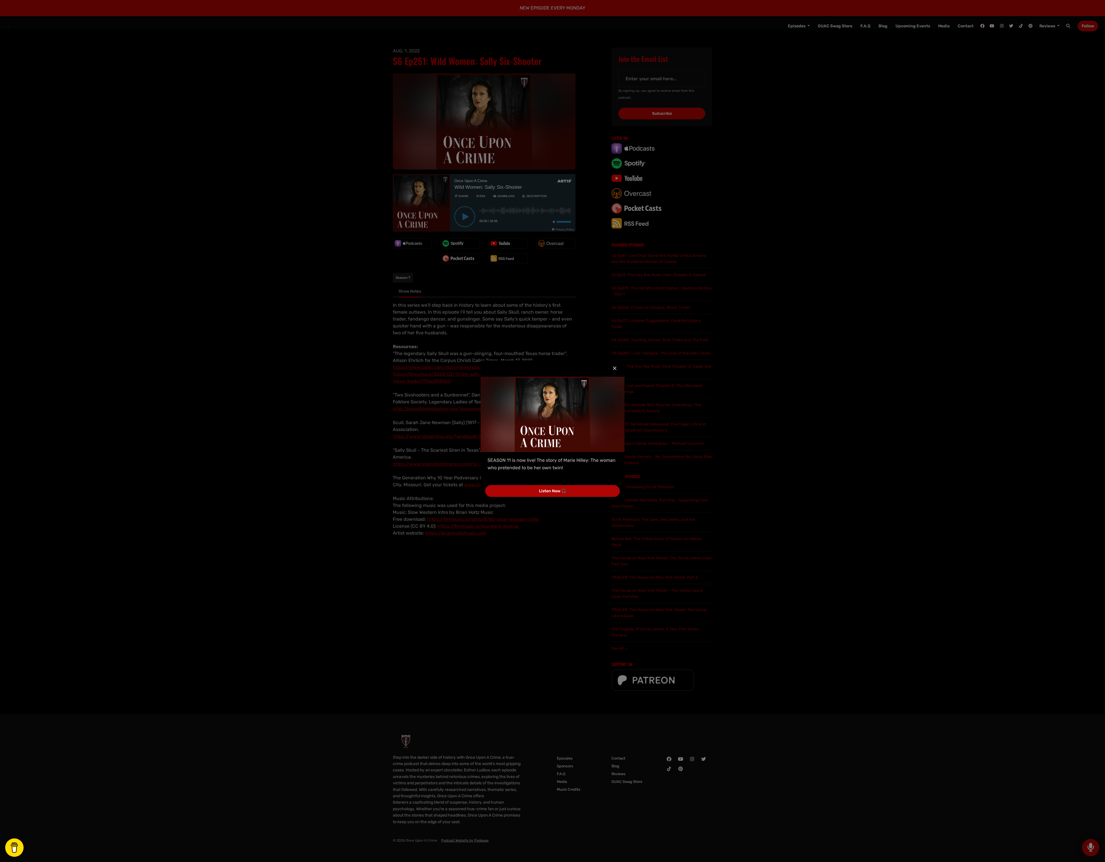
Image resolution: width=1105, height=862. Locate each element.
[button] (615, 368)
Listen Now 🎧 (552, 491)
